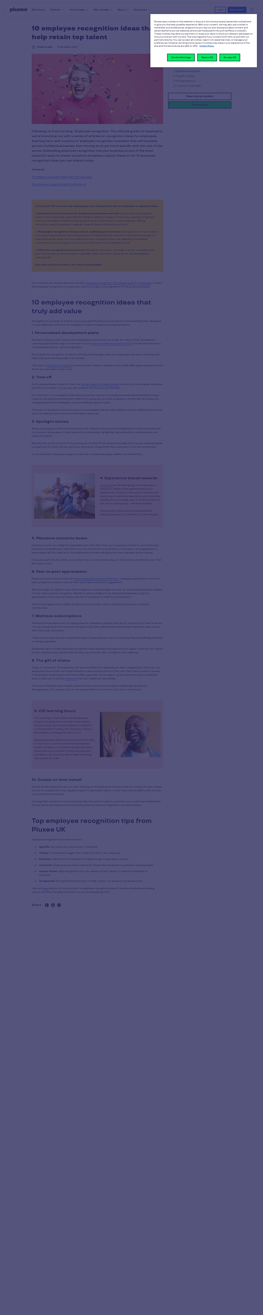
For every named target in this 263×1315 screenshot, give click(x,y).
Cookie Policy (206, 46)
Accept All (230, 57)
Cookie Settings (181, 57)
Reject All (207, 57)
